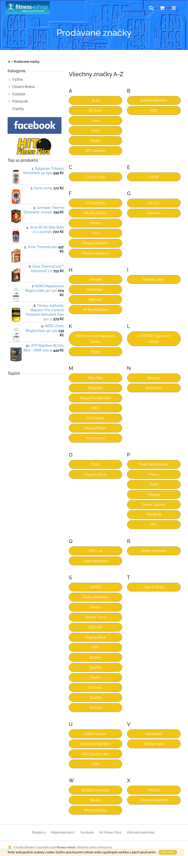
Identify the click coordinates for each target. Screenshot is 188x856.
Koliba (95, 352)
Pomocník (20, 101)
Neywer (154, 378)
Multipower (95, 418)
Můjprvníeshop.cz (63, 832)
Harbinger (95, 289)
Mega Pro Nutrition (95, 398)
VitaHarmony (153, 744)
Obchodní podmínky (141, 832)
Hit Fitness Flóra (110, 832)
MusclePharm (95, 428)
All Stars (95, 110)
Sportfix (95, 667)
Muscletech (95, 438)
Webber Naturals (95, 790)
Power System (153, 504)
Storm (95, 677)
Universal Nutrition (95, 744)
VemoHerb (153, 734)
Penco (154, 474)
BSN (153, 110)
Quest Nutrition (95, 561)
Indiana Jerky (153, 279)
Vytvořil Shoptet (24, 847)
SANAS (95, 587)
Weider (95, 800)
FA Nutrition (95, 203)
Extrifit (154, 177)
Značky (18, 109)
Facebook (87, 832)
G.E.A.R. (154, 203)
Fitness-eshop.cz (95, 253)
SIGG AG (95, 627)
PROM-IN (153, 515)
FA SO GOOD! (95, 213)
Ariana (95, 141)
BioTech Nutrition (154, 100)
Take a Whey (153, 587)
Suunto (95, 697)
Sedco (95, 607)
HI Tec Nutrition (95, 310)
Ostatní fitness (23, 87)
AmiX (95, 131)
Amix (95, 120)
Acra (95, 100)
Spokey (95, 657)
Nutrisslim (154, 388)
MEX (95, 408)
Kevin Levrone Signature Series (95, 339)
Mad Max (95, 378)
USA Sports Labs (95, 754)
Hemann (95, 299)
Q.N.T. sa (95, 551)
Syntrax (95, 708)
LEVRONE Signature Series (153, 339)
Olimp (95, 464)
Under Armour (95, 734)
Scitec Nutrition (95, 597)
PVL (154, 525)
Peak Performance (154, 464)
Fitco (95, 233)
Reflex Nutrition (153, 551)
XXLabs (154, 790)
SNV (95, 647)
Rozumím (167, 852)
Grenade (154, 213)
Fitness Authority (95, 243)
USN (95, 764)
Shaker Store (95, 617)
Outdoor (18, 94)
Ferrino (95, 223)
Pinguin (154, 494)
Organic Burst (95, 474)
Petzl (154, 484)
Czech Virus (95, 177)
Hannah (95, 279)
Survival (95, 687)
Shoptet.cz (39, 832)
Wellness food (95, 810)
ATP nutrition (95, 151)
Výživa (17, 79)
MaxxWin (95, 388)
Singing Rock (95, 637)
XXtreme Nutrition (154, 800)
